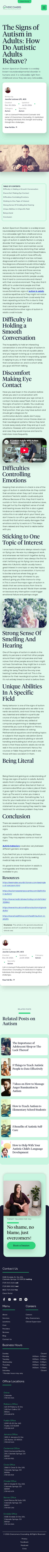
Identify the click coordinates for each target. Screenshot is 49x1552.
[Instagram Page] (9, 1299)
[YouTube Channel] (15, 1299)
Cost (4, 1325)
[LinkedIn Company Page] (20, 1299)
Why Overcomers (33, 1318)
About (4, 1315)
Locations (6, 1322)
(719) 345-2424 (10, 1283)
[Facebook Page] (4, 1299)
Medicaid (24, 1545)
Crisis (24, 1549)
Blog (4, 1336)
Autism (7, 111)
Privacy (24, 1539)
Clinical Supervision (33, 1322)
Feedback (24, 1542)
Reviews (5, 1332)
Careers (29, 1315)
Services (5, 1318)
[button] (43, 7)
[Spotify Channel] (25, 1299)
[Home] (12, 7)
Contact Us (7, 1339)
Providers (6, 1329)
